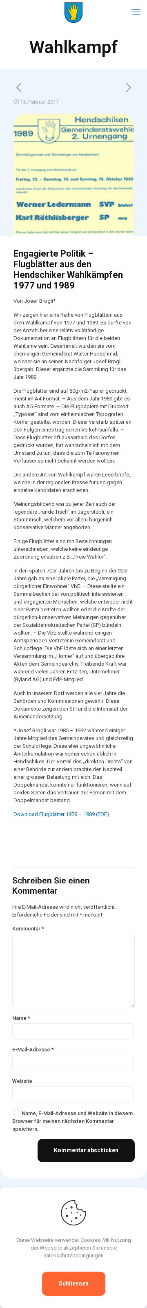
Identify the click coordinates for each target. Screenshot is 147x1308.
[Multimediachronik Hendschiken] (73, 12)
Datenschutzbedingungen (73, 1255)
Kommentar (28, 929)
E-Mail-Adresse (33, 1049)
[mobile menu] (136, 12)
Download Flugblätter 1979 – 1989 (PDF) (61, 814)
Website (22, 1081)
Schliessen (74, 1283)
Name (21, 1018)
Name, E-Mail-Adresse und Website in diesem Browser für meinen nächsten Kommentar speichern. (72, 1121)
